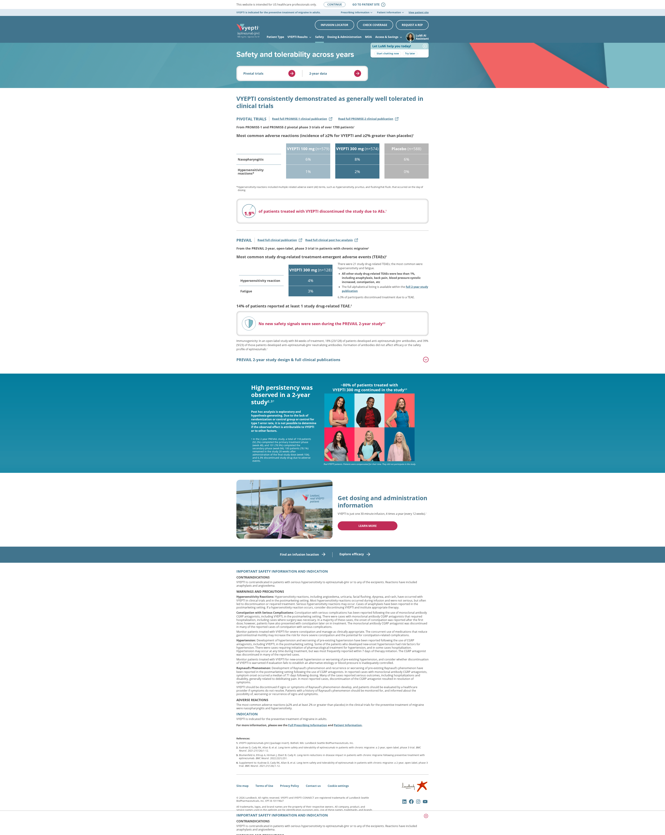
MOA (368, 37)
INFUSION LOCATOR (334, 25)
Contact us (313, 786)
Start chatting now (388, 53)
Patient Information (348, 725)
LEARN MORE (367, 526)
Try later (410, 53)
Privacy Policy (289, 786)
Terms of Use (264, 786)
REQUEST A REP (412, 25)
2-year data (318, 73)
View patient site (419, 12)
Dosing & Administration (344, 37)
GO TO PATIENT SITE (368, 4)
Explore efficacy (351, 554)
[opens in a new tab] (415, 791)
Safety (319, 37)
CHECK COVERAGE (375, 25)
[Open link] (291, 73)
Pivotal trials (253, 73)
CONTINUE (334, 4)
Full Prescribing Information (307, 725)
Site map (242, 786)
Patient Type (275, 37)
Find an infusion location (299, 554)
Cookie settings (338, 786)
